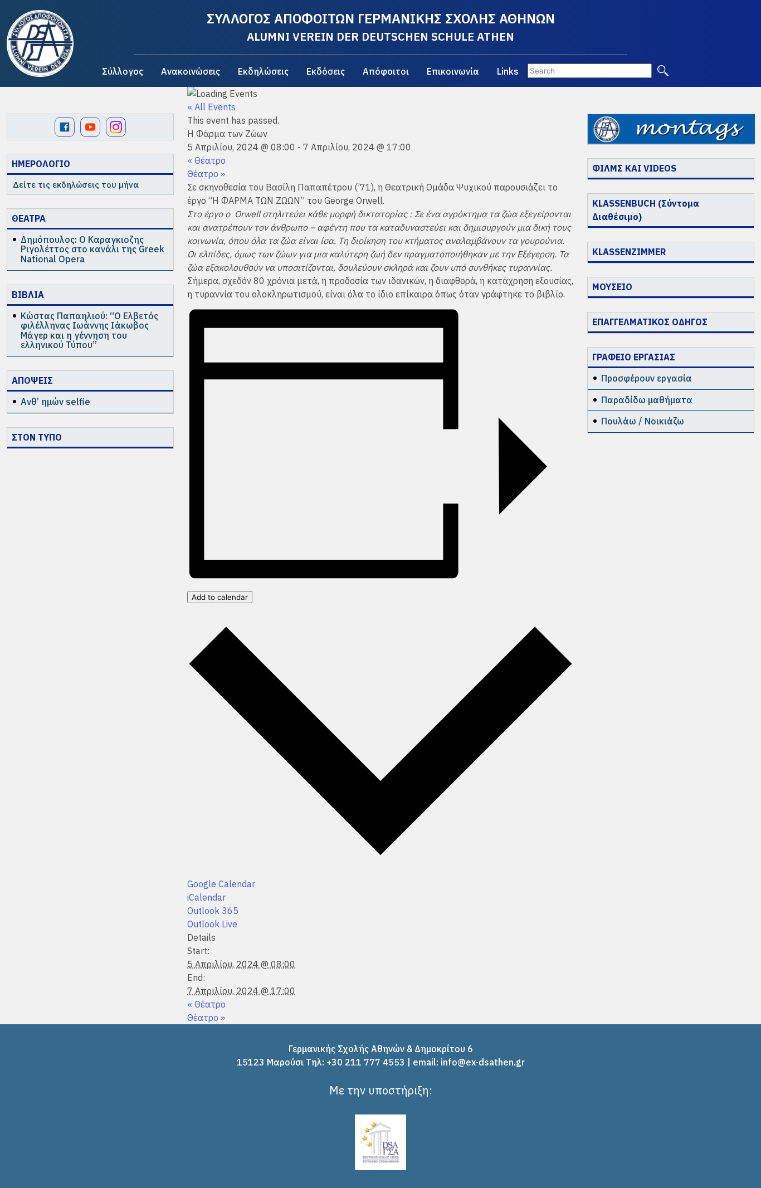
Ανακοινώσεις (190, 71)
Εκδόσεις (325, 71)
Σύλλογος (122, 71)
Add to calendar (220, 597)
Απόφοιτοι (386, 71)
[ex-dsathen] (40, 43)
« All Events (211, 107)
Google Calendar (221, 883)
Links (508, 71)
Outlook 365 (212, 910)
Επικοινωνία (453, 71)
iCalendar (206, 897)
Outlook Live (212, 924)
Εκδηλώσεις (263, 71)
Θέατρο (206, 160)
